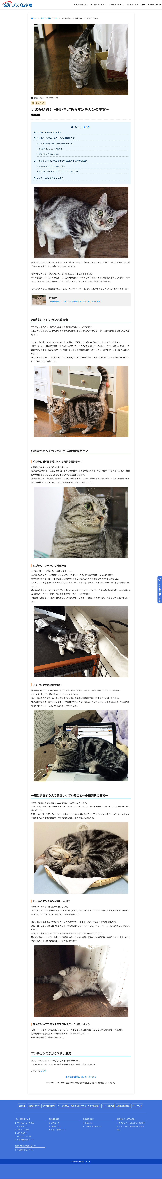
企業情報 (22, 1106)
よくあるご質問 (132, 5)
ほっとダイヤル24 (24, 1136)
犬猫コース (55, 1123)
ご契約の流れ (22, 1126)
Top (34, 18)
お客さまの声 (22, 1133)
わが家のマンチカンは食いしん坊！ (52, 166)
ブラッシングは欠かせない (49, 154)
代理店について (33, 1106)
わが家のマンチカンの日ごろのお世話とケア (56, 138)
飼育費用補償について (25, 1140)
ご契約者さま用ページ (92, 1126)
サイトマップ (137, 1106)
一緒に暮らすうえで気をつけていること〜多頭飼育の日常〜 (62, 161)
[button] (86, 127)
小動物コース (56, 1126)
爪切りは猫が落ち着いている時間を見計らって (56, 144)
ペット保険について (81, 5)
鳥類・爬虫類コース (58, 1130)
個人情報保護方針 (48, 1106)
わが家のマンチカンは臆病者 (49, 132)
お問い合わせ (153, 5)
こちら (43, 1070)
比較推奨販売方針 (123, 1106)
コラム (143, 5)
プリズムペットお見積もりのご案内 (131, 1123)
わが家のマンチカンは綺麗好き (50, 149)
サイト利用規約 (108, 1106)
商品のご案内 (99, 5)
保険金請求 (88, 1123)
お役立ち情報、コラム (49, 18)
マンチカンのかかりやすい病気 (50, 178)
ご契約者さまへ (116, 5)
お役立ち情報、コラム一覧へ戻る (81, 1077)
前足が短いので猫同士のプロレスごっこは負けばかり (59, 171)
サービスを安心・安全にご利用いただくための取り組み (79, 1106)
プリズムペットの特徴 (25, 1123)
